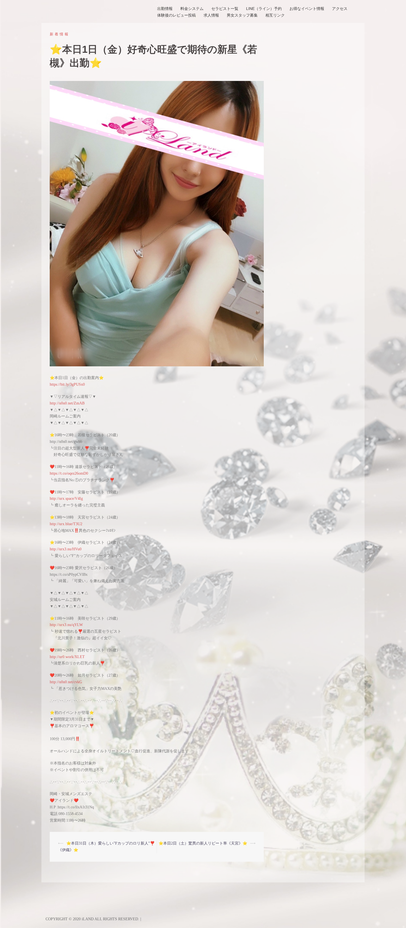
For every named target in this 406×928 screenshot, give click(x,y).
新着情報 (60, 34)
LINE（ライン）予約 (264, 8)
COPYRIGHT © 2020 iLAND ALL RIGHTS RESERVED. (93, 919)
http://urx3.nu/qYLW (66, 625)
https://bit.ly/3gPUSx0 (67, 384)
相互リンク (275, 15)
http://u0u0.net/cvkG (66, 682)
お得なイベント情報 (306, 8)
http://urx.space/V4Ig (66, 498)
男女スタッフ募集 (242, 15)
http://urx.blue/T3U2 (66, 524)
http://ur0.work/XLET (67, 657)
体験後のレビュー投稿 (176, 15)
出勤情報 (165, 8)
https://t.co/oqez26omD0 (69, 473)
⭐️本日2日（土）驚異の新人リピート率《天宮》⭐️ (203, 843)
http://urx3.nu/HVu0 (65, 549)
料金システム (192, 8)
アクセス (339, 8)
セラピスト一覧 (224, 8)
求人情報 (211, 15)
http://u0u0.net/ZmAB (67, 403)
